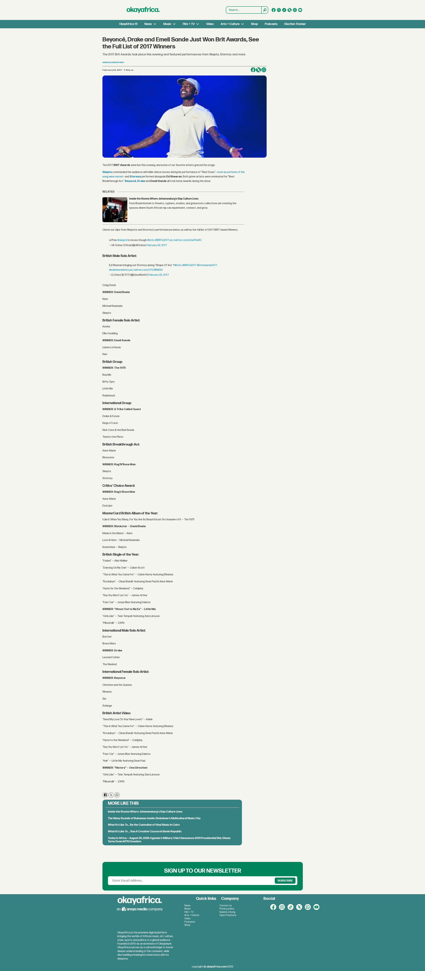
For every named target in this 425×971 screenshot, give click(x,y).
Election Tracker (295, 24)
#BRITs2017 (162, 240)
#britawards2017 (207, 265)
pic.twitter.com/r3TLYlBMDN (146, 270)
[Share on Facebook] (253, 69)
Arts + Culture (230, 24)
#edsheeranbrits (119, 270)
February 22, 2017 (156, 245)
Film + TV (189, 24)
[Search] (264, 10)
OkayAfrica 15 (128, 24)
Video (210, 24)
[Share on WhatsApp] (117, 795)
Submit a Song (227, 912)
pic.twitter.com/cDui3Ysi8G (186, 240)
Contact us (225, 905)
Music (167, 24)
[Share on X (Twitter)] (258, 69)
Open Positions (227, 915)
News (148, 24)
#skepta (122, 240)
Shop (254, 24)
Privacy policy (226, 908)
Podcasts (271, 24)
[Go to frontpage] (143, 10)
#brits (151, 240)
